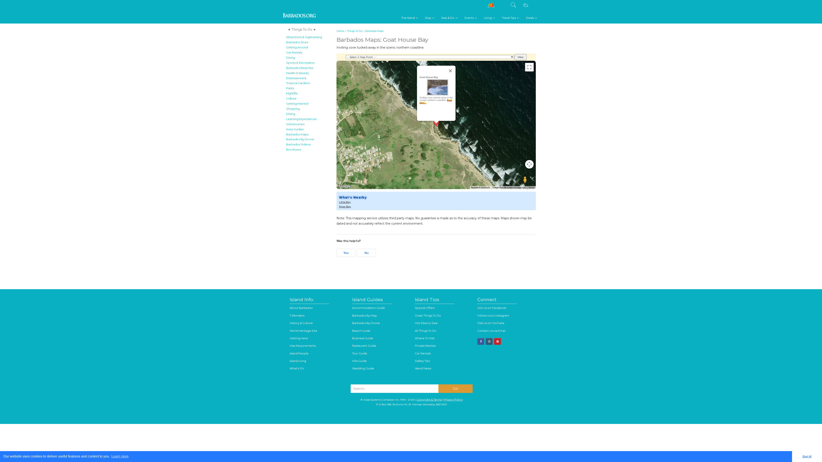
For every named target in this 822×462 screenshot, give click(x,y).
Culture (291, 98)
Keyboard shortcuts (480, 187)
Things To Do (354, 31)
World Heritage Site (303, 330)
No (367, 253)
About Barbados (301, 307)
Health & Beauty (297, 73)
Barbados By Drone (300, 139)
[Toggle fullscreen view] (529, 67)
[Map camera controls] (529, 164)
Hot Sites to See (426, 323)
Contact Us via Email (491, 330)
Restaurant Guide (364, 345)
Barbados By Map (364, 315)
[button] (436, 127)
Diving (290, 57)
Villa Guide (359, 361)
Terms (531, 187)
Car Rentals (294, 52)
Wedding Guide (363, 368)
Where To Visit (425, 338)
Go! (455, 389)
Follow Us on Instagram (493, 315)
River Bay (345, 206)
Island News (423, 368)
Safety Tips (422, 361)
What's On (297, 368)
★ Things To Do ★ (302, 29)
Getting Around (297, 47)
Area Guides (295, 129)
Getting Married (297, 103)
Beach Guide (361, 330)
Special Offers (425, 307)
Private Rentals (425, 345)
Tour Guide (359, 353)
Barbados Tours (297, 42)
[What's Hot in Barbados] (491, 6)
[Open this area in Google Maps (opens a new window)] (345, 186)
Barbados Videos (298, 144)
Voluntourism (295, 124)
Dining (290, 114)
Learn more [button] (120, 456)
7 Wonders (297, 315)
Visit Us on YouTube (490, 323)
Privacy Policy (453, 399)
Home (340, 31)
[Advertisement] (310, 218)
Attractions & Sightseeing (304, 37)
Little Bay (345, 202)
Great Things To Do (428, 315)
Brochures (293, 149)
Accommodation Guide (368, 307)
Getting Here (299, 338)
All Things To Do (425, 330)
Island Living (298, 361)
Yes (346, 253)
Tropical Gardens (298, 83)
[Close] (450, 71)
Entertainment (296, 78)
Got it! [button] (807, 456)
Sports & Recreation (300, 62)
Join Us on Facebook (491, 307)
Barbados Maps (297, 134)
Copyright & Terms (429, 399)
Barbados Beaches (299, 68)
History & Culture (301, 323)
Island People (299, 353)
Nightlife (292, 93)
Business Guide (362, 338)
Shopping (293, 108)
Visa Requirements (303, 345)
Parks (290, 88)
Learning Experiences (301, 119)
